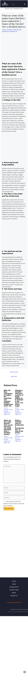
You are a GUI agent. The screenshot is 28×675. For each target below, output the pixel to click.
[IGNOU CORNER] (5, 4)
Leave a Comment (7, 29)
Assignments (14, 587)
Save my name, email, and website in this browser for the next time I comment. (13, 504)
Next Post (14, 376)
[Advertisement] (14, 48)
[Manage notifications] (24, 672)
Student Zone (14, 590)
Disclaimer (9, 602)
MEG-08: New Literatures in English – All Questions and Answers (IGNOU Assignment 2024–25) (8, 398)
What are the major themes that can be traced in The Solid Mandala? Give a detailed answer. (8, 427)
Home (14, 581)
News (14, 584)
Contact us (14, 595)
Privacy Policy (14, 602)
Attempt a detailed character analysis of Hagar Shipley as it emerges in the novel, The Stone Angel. (19, 398)
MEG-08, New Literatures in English (11, 30)
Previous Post (14, 372)
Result (14, 593)
